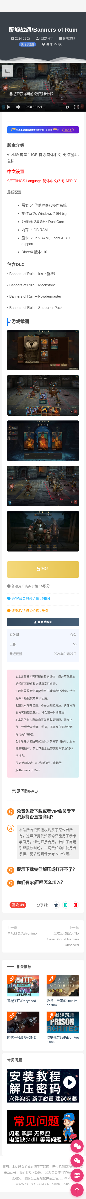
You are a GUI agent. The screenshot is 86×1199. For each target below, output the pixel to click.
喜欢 (18, 905)
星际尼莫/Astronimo (22, 933)
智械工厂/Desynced (21, 1001)
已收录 (29, 44)
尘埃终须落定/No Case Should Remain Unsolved (63, 939)
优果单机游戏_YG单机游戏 (33, 763)
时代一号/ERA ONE (21, 1037)
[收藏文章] (56, 905)
